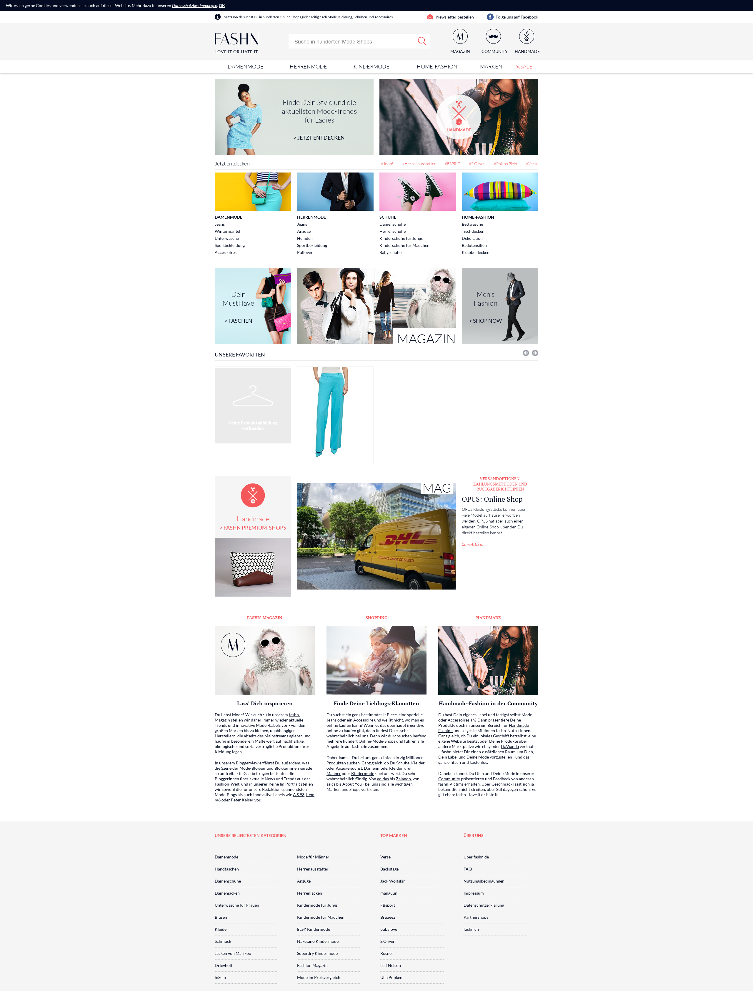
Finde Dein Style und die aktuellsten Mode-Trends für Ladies (319, 119)
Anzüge (304, 231)
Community (449, 778)
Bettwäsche (472, 224)
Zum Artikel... (474, 544)
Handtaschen (227, 868)
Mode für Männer (313, 856)
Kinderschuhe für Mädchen (404, 245)
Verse (385, 856)
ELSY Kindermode (313, 929)
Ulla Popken (391, 977)
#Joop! (387, 163)
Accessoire (363, 719)
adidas (383, 778)
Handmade (253, 522)
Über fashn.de (476, 856)
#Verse (532, 163)
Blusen (221, 917)
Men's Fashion (485, 307)
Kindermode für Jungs (317, 905)
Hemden (305, 238)
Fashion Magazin (312, 965)
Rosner (386, 953)
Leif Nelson (390, 965)
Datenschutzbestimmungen (194, 5)
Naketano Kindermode (318, 941)
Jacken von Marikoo (233, 953)
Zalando (403, 778)
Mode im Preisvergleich (318, 977)
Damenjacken (227, 892)
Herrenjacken (309, 892)
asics (330, 783)
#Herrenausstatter (419, 163)
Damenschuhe (392, 224)
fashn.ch (471, 929)
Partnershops (476, 917)
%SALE (524, 66)
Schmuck (223, 941)
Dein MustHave (238, 307)
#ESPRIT (452, 163)
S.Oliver (387, 941)
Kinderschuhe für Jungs (401, 238)
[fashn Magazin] (376, 306)
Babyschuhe (390, 252)
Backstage (389, 868)
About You (352, 783)
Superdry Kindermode (317, 953)
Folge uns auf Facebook (517, 16)
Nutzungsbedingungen (484, 880)
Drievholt (223, 965)
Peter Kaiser (242, 799)
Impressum (474, 892)
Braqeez (387, 917)
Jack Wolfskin (393, 880)
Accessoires (225, 252)
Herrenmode (308, 66)
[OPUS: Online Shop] (376, 536)
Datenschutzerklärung (484, 905)
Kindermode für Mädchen (320, 917)
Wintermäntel (227, 231)
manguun (388, 892)
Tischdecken (473, 231)
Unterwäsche (227, 238)
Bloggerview (247, 762)
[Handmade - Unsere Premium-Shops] (458, 117)
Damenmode (246, 66)
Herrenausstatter (313, 868)
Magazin (460, 51)
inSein (220, 977)
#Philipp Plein (505, 163)
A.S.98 (298, 794)
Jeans (220, 224)
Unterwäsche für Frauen (237, 905)
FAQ (468, 868)
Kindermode (371, 66)
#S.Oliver (477, 163)
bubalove (388, 929)
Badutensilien (474, 245)
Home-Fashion (437, 66)
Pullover (305, 252)
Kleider (418, 762)
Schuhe (387, 217)
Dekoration (472, 238)
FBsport (387, 905)
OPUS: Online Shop (492, 499)
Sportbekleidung (230, 245)
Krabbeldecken (475, 252)
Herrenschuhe (392, 231)
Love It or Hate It (236, 51)
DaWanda (510, 746)
